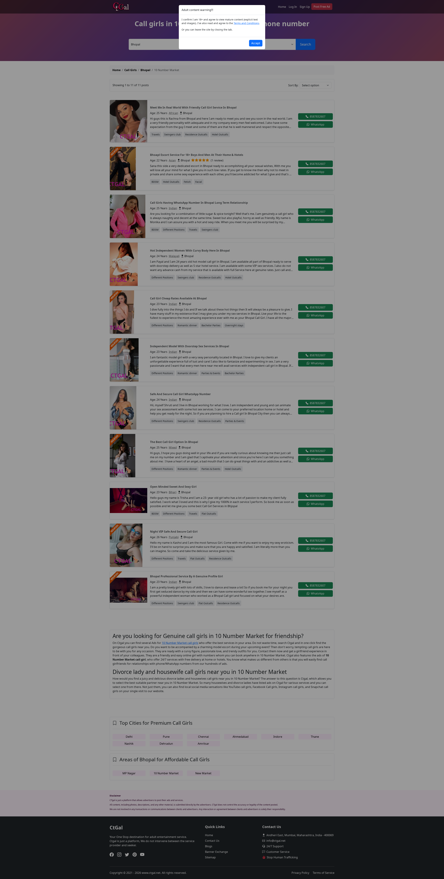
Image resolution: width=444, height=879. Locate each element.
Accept (255, 43)
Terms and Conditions (246, 23)
